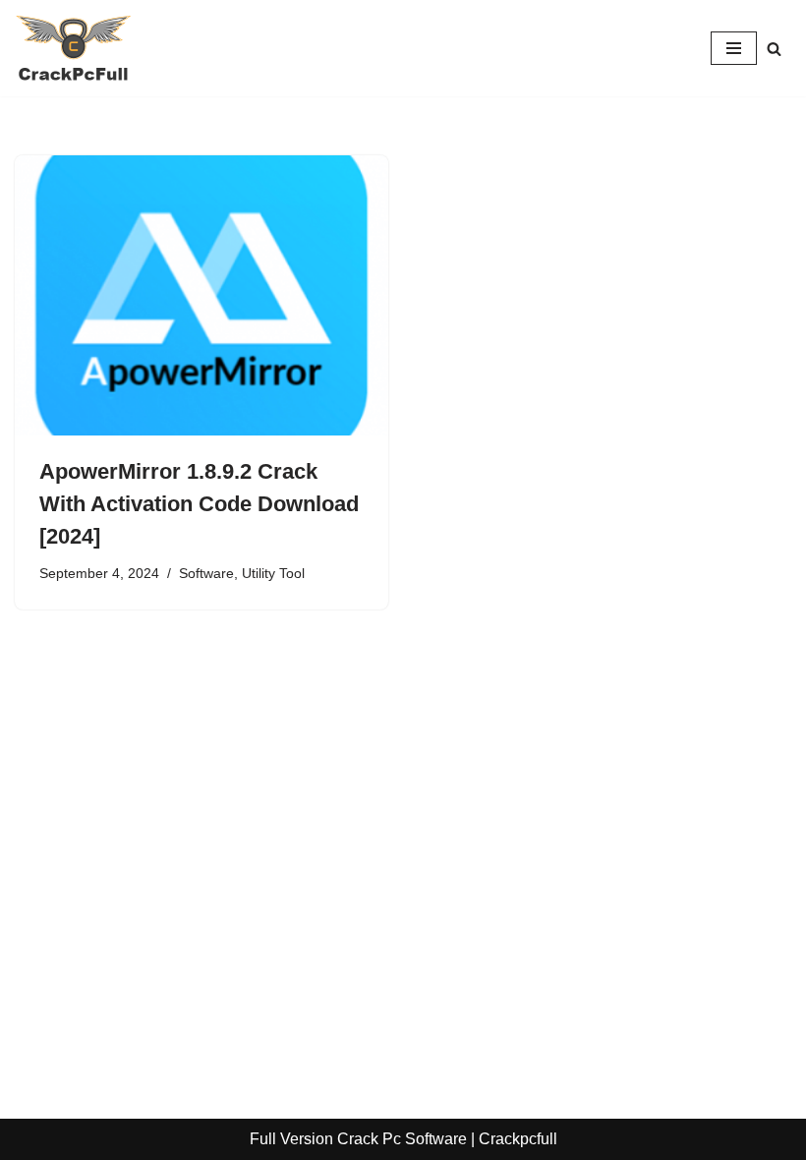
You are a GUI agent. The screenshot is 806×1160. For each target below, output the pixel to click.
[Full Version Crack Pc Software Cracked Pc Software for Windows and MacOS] (74, 48)
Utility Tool (273, 573)
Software (206, 573)
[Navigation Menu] (734, 48)
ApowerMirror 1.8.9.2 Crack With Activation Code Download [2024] (199, 504)
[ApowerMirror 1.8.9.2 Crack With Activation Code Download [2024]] (201, 295)
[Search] (774, 48)
